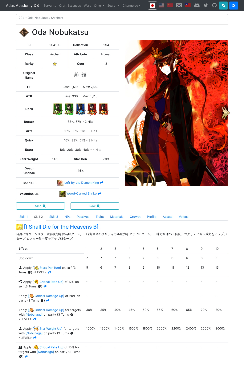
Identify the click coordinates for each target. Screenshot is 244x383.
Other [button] (98, 5)
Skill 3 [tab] (53, 217)
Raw (92, 206)
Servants (49, 5)
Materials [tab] (116, 217)
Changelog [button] (130, 5)
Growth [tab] (135, 217)
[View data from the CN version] (170, 5)
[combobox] (122, 17)
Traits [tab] (100, 217)
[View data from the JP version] (152, 6)
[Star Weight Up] (48, 328)
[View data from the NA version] (161, 5)
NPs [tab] (67, 217)
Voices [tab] (183, 217)
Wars (87, 5)
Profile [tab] (151, 217)
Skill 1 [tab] (23, 217)
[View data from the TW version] (187, 5)
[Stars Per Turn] (47, 268)
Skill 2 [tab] (38, 217)
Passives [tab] (83, 217)
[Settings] (233, 6)
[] (34, 314)
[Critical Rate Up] (48, 282)
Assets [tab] (167, 217)
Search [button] (112, 5)
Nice (38, 206)
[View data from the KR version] (179, 5)
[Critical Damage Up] (46, 296)
